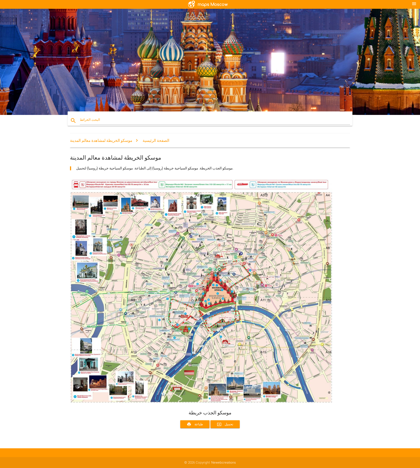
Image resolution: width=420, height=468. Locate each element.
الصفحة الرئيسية (156, 140)
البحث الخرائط (90, 120)
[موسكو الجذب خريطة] (201, 402)
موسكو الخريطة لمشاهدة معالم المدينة (101, 140)
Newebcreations (223, 462)
